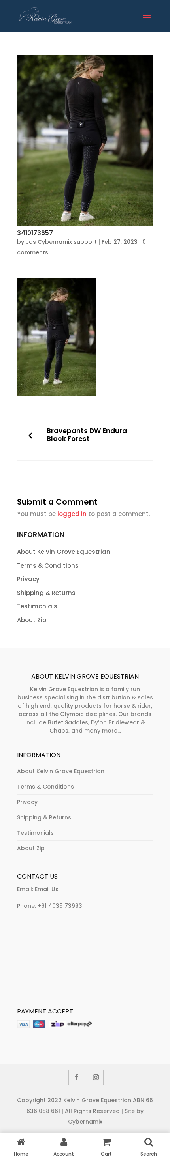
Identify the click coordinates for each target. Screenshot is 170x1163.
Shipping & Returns (46, 593)
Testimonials (37, 606)
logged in (72, 514)
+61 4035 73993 (60, 906)
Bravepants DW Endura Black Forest (87, 435)
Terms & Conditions (48, 565)
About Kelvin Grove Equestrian (63, 552)
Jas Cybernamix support (61, 242)
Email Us (47, 889)
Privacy (28, 579)
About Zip (31, 620)
